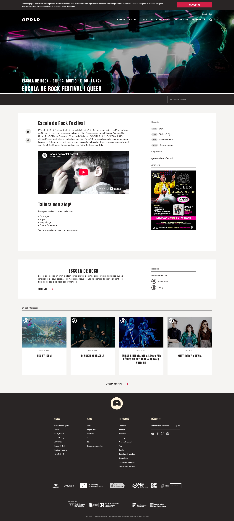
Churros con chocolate (95, 446)
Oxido (89, 438)
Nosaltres (122, 434)
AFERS (56, 430)
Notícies (122, 430)
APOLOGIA (58, 442)
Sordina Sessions (60, 450)
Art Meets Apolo (160, 19)
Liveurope (122, 438)
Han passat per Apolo (126, 462)
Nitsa (88, 442)
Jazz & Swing (59, 438)
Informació (198, 19)
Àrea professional (125, 442)
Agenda (121, 19)
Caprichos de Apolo (61, 426)
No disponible (178, 99)
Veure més (43, 289)
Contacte (122, 426)
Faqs (120, 446)
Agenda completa (114, 384)
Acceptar (194, 5)
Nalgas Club (91, 430)
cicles (132, 19)
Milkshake (90, 434)
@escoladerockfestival (162, 158)
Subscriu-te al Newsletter (160, 426)
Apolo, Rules (123, 458)
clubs (144, 19)
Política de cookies (68, 6)
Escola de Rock (59, 446)
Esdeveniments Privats (127, 466)
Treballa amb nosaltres (127, 454)
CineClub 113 (181, 19)
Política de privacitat (100, 516)
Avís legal (89, 516)
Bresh (89, 426)
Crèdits (121, 450)
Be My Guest (59, 434)
